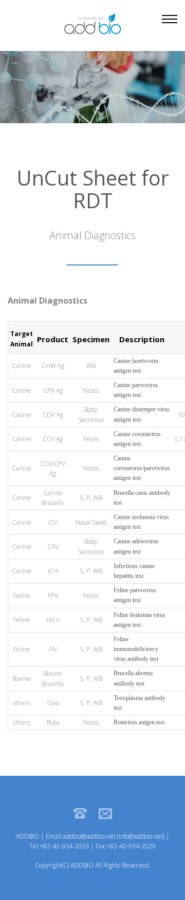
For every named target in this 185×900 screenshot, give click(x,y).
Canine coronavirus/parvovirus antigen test (142, 468)
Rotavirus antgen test (139, 722)
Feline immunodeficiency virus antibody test (136, 649)
